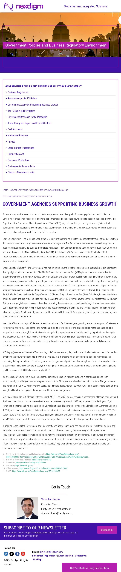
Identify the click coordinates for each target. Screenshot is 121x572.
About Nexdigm (66, 555)
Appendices (51, 555)
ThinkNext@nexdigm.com (51, 551)
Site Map (37, 559)
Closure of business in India (21, 172)
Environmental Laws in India (21, 166)
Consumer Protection (18, 160)
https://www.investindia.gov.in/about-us (31, 463)
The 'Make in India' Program (21, 110)
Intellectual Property (18, 135)
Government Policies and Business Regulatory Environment (43, 86)
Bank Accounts (15, 129)
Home (5, 190)
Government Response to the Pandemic (27, 117)
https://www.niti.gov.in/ (24, 465)
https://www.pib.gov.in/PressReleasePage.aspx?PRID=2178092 (43, 468)
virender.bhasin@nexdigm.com (57, 513)
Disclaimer (37, 555)
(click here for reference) (41, 460)
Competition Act (16, 154)
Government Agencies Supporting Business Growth (33, 104)
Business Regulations (18, 92)
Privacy (11, 141)
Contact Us (80, 555)
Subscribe (107, 529)
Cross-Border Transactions (21, 147)
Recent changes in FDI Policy (22, 98)
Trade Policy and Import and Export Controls (30, 123)
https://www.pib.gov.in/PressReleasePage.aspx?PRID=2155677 (36, 471)
